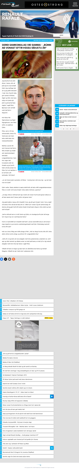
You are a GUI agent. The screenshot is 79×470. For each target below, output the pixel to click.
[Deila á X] (5, 259)
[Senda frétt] (9, 259)
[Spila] (27, 64)
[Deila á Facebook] (1, 259)
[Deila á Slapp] (13, 259)
